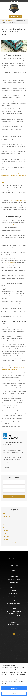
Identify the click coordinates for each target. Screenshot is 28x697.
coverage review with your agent (17, 200)
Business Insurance (14, 562)
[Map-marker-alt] (14, 634)
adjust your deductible (9, 262)
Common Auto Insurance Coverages (10, 173)
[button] (7, 16)
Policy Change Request (14, 600)
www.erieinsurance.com (7, 429)
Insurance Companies (14, 579)
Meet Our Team (14, 576)
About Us (14, 573)
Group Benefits (14, 565)
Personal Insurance (14, 558)
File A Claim (14, 596)
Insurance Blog (9, 20)
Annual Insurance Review (14, 603)
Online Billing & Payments (14, 593)
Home (3, 20)
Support (14, 590)
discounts (12, 74)
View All (14, 542)
